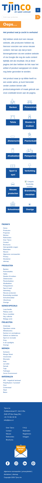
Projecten (6, 233)
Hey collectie (7, 316)
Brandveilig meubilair (10, 295)
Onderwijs (6, 326)
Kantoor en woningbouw (11, 333)
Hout (4, 385)
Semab (5, 366)
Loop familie (7, 309)
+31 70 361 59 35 (10, 417)
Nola (4, 361)
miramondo (7, 357)
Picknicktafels (8, 271)
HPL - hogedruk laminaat (12, 380)
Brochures (6, 245)
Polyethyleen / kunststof (11, 383)
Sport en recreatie (9, 338)
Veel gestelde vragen (10, 247)
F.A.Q (25, 428)
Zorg (4, 340)
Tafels (5, 274)
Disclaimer (7, 259)
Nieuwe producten (9, 293)
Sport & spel (7, 288)
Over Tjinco (7, 240)
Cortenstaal (7, 387)
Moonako (6, 359)
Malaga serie (7, 319)
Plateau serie (7, 312)
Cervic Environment (10, 373)
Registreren (27, 434)
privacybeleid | (27, 471)
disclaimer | (8, 474)
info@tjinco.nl (8, 420)
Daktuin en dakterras (10, 335)
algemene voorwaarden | (13, 471)
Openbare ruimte (9, 328)
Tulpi (4, 368)
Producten (6, 230)
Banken (6, 269)
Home (5, 228)
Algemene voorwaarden (11, 254)
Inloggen (26, 437)
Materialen (7, 249)
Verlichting (6, 290)
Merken (6, 235)
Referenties (7, 237)
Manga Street (8, 354)
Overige (6, 302)
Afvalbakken (7, 283)
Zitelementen (7, 279)
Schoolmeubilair (8, 298)
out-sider (6, 364)
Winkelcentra (7, 331)
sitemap (6, 261)
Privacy (5, 256)
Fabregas (6, 371)
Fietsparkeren (8, 286)
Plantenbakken (8, 281)
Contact (6, 242)
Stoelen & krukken (9, 276)
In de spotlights (8, 342)
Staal (5, 390)
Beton (5, 392)
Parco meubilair (8, 314)
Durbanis (6, 352)
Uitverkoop (7, 300)
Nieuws (5, 252)
